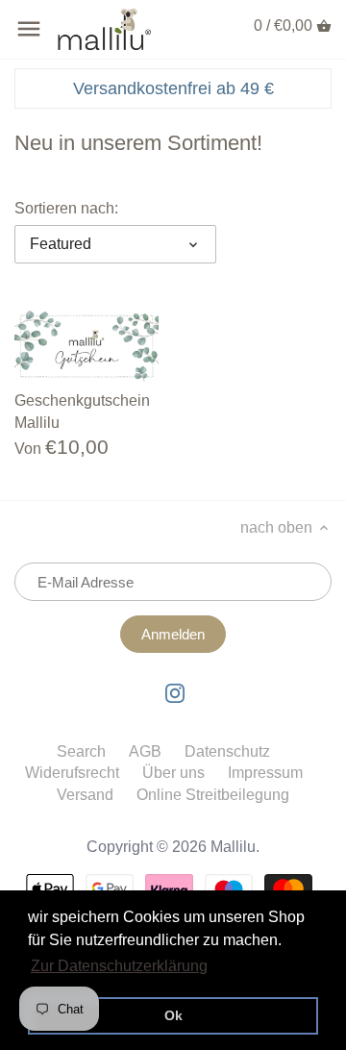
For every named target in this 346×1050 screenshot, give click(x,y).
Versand (85, 795)
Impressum (265, 772)
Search (81, 751)
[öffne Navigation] (28, 28)
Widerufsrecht (72, 772)
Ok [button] (173, 1015)
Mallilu (233, 846)
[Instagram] (175, 692)
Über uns (173, 772)
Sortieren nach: (66, 208)
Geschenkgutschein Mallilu (82, 411)
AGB (145, 751)
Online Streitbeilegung (212, 795)
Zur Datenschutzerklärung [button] (119, 966)
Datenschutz (227, 751)
